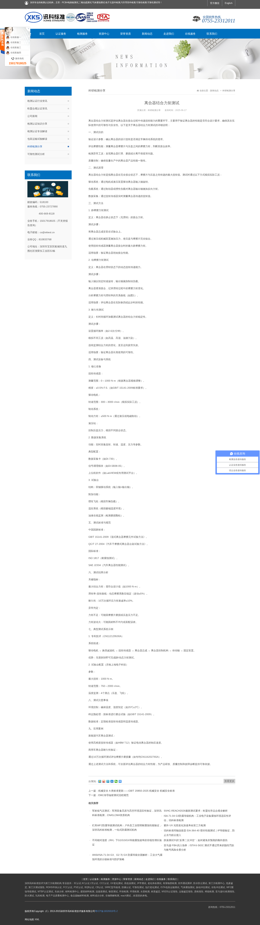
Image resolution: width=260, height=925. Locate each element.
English (228, 3)
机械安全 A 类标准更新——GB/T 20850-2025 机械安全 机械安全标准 (136, 790)
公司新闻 (32, 116)
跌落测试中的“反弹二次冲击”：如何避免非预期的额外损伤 (195, 840)
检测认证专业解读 (37, 131)
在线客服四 (15, 52)
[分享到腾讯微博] (107, 781)
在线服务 (161, 879)
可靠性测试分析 (36, 154)
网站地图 (29, 919)
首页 (85, 879)
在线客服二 (15, 42)
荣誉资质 (127, 879)
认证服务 (94, 879)
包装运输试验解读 (37, 138)
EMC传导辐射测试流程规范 (113, 795)
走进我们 (150, 879)
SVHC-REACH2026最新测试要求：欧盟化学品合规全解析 (196, 810)
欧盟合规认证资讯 (37, 108)
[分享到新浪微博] (103, 781)
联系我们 (172, 879)
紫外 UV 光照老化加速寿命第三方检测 (185, 825)
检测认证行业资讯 (37, 100)
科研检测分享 (34, 146)
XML (37, 919)
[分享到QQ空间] (99, 781)
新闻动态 (214, 90)
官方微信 (214, 3)
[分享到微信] (116, 781)
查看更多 (229, 781)
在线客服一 (15, 37)
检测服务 (105, 879)
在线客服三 (15, 47)
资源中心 (116, 879)
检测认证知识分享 (37, 123)
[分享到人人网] (112, 781)
